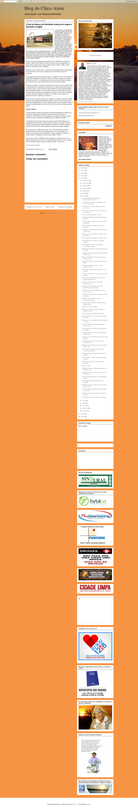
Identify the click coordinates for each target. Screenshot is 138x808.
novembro (85, 183)
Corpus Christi (86, 365)
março (84, 405)
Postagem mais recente (34, 207)
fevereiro (85, 408)
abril (83, 403)
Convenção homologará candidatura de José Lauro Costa (93, 203)
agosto (84, 190)
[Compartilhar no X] (53, 149)
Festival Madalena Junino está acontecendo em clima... (91, 198)
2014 (82, 173)
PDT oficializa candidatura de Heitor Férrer (94, 238)
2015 (82, 170)
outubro (84, 185)
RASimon (75, 804)
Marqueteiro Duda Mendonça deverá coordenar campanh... (93, 350)
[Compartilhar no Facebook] (54, 149)
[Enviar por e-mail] (49, 149)
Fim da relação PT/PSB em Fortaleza (93, 313)
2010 (82, 416)
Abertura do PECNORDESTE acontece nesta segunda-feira (93, 278)
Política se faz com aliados (90, 306)
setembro (85, 188)
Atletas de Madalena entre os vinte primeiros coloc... (92, 266)
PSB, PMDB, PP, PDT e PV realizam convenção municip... (92, 245)
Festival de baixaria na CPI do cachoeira (94, 397)
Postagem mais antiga (65, 207)
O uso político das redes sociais (91, 214)
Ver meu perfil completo (86, 101)
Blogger (89, 804)
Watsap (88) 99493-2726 (86, 115)
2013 (82, 175)
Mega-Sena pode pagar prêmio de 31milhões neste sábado (92, 286)
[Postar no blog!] (51, 149)
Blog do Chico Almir (44, 8)
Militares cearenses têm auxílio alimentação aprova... (91, 299)
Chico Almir (92, 63)
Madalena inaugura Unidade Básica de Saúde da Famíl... (93, 310)
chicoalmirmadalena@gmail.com (89, 113)
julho (83, 193)
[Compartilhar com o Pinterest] (56, 149)
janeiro (84, 411)
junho (84, 196)
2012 (82, 178)
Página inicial (49, 207)
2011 (82, 414)
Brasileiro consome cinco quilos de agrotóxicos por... (92, 282)
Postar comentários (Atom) (51, 213)
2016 (82, 168)
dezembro (85, 180)
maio (84, 400)
